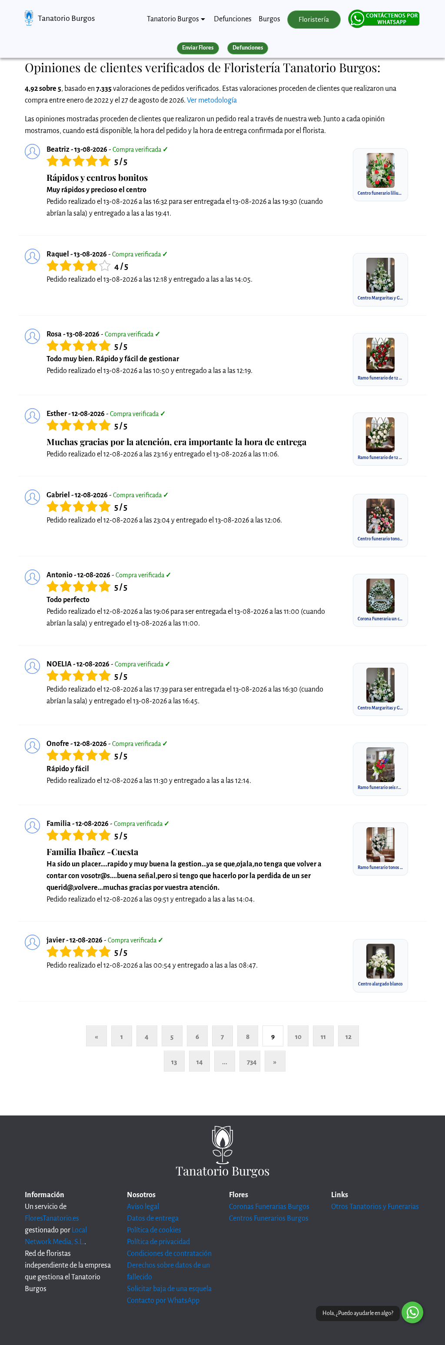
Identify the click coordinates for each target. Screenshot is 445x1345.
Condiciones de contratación (169, 1254)
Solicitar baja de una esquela (169, 1289)
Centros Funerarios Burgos (269, 1218)
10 (298, 1036)
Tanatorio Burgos (66, 18)
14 (199, 1061)
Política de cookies (154, 1230)
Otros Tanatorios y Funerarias (375, 1207)
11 (323, 1036)
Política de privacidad (158, 1242)
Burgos (269, 19)
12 (348, 1036)
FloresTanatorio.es (52, 1218)
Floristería (314, 19)
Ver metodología (212, 100)
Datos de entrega (153, 1218)
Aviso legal (143, 1207)
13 (174, 1061)
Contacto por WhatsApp (163, 1301)
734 (252, 1061)
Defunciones (233, 19)
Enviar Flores (197, 48)
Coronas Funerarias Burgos (269, 1207)
